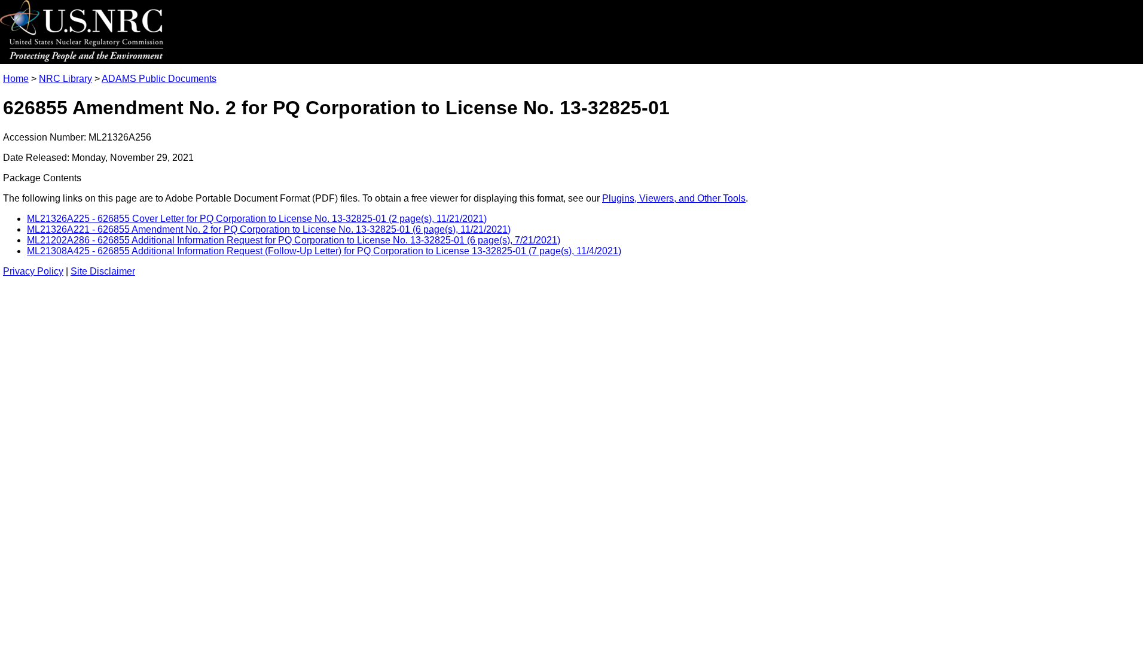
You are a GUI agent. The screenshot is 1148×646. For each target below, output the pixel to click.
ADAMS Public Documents (159, 79)
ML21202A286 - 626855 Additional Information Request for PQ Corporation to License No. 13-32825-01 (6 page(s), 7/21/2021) (293, 240)
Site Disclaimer (103, 271)
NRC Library (65, 79)
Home (16, 79)
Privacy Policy (33, 271)
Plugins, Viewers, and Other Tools (674, 198)
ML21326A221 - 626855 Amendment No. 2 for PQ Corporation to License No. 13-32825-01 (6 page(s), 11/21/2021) (269, 229)
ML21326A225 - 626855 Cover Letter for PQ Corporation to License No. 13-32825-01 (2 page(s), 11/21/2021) (257, 219)
